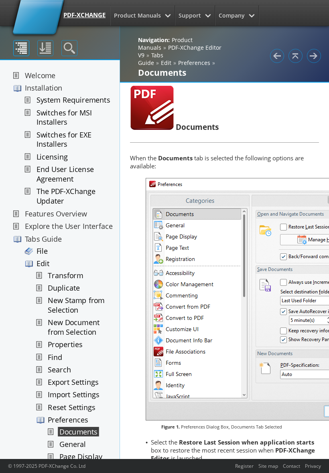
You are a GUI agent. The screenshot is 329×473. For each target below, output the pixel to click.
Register (244, 466)
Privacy (313, 466)
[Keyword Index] (45, 48)
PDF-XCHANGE (84, 15)
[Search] (69, 48)
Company (232, 15)
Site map (268, 466)
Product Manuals (137, 15)
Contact (291, 466)
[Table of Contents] (21, 48)
